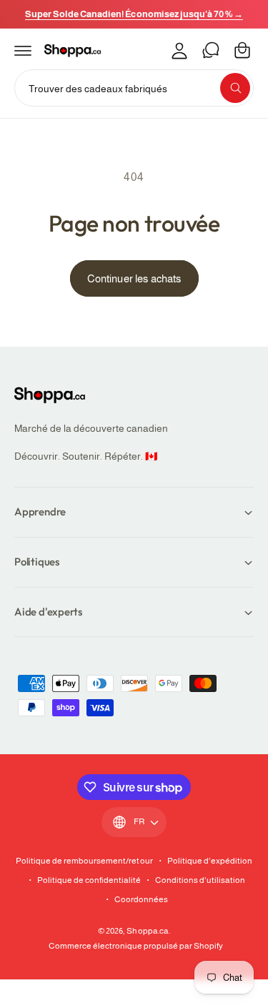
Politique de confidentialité (89, 880)
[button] (23, 50)
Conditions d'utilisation (200, 880)
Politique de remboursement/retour (84, 860)
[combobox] (134, 88)
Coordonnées (141, 899)
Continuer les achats (134, 278)
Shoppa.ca (147, 931)
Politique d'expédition (209, 860)
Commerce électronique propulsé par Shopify (136, 946)
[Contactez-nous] (211, 50)
